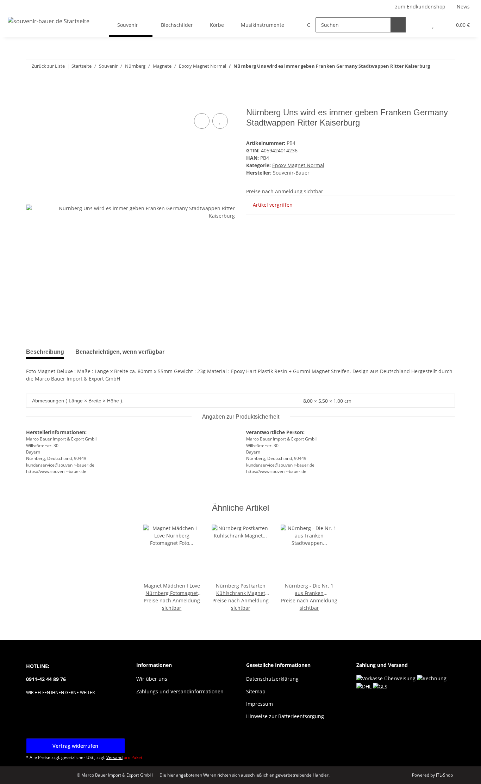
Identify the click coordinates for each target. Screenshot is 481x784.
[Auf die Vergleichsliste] (202, 121)
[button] (418, 25)
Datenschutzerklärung (272, 678)
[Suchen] (398, 24)
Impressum (259, 703)
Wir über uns (151, 678)
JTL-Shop (444, 775)
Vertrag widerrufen (75, 745)
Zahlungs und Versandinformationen (180, 691)
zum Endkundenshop (420, 6)
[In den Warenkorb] (31, 104)
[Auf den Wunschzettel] (220, 121)
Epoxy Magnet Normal (298, 165)
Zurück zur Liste (48, 66)
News (463, 6)
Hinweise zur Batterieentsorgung (285, 716)
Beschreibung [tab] (45, 352)
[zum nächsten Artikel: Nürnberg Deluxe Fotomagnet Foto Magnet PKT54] (447, 80)
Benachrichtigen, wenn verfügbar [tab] (119, 352)
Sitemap (256, 691)
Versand (114, 757)
